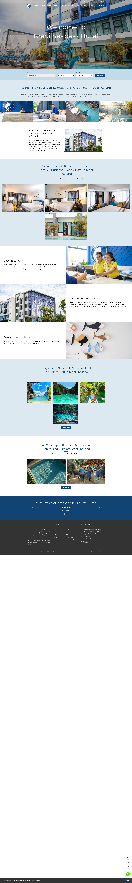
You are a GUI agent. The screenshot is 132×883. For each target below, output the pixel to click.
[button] (10, 34)
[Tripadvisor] (104, 1)
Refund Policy (58, 539)
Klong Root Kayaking (92, 391)
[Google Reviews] (128, 858)
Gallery (56, 534)
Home (55, 529)
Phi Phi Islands (66, 391)
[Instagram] (101, 1)
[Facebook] (98, 1)
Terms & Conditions (71, 539)
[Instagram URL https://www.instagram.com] (39, 394)
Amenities (68, 532)
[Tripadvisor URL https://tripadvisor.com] (43, 394)
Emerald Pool (66, 412)
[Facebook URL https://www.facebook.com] (36, 394)
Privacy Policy (70, 537)
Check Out (79, 72)
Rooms (56, 532)
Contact (56, 537)
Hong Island (39, 391)
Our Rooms (30, 73)
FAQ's (67, 534)
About (68, 529)
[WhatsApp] (128, 874)
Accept (127, 880)
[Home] (29, 6)
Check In (60, 72)
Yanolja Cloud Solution (97, 551)
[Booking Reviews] (128, 866)
